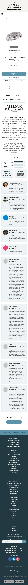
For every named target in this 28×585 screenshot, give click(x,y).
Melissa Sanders (14, 363)
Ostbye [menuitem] (14, 521)
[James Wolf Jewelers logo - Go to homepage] (14, 5)
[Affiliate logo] (14, 571)
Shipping (7, 80)
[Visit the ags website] (19, 566)
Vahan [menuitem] (14, 530)
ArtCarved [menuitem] (14, 503)
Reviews (14, 157)
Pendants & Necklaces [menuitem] (14, 454)
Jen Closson (13, 306)
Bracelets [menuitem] (14, 458)
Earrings (5, 147)
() (24, 161)
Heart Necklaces (12, 150)
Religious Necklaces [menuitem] (14, 485)
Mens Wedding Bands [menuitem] (14, 462)
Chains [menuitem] (14, 476)
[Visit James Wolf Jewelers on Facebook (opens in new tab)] (10, 559)
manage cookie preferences (15, 578)
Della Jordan (13, 246)
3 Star (12, 164)
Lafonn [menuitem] (14, 517)
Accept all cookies (19, 581)
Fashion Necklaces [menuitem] (14, 480)
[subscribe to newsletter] (24, 541)
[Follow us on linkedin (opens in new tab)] (14, 559)
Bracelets (17, 145)
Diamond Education (14, 444)
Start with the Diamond (14, 440)
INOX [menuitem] (14, 513)
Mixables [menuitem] (14, 519)
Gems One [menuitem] (14, 511)
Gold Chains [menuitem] (14, 472)
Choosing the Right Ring (13, 446)
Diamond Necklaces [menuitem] (14, 470)
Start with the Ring (14, 442)
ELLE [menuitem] (14, 507)
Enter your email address (14, 539)
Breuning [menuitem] (14, 505)
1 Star (12, 167)
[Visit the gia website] (8, 566)
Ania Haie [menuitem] (14, 501)
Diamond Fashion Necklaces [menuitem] (14, 483)
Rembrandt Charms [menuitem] (14, 523)
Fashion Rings (6, 19)
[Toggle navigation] (2, 14)
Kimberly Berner (14, 259)
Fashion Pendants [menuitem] (14, 478)
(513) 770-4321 (14, 52)
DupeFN (11, 216)
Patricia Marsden (14, 183)
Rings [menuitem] (14, 453)
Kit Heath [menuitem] (13, 515)
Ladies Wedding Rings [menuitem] (14, 464)
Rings (22, 145)
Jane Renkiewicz (14, 198)
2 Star (12, 165)
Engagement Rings (9, 145)
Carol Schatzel (14, 388)
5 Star (12, 161)
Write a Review (14, 422)
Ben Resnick (13, 231)
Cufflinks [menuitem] (14, 468)
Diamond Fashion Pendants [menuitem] (14, 482)
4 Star (12, 162)
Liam (10, 345)
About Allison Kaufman (14, 99)
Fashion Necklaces (14, 148)
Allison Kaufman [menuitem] (14, 499)
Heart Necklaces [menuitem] (14, 491)
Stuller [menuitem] (14, 525)
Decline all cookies (9, 581)
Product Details (14, 95)
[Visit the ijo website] (13, 566)
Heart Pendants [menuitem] (14, 493)
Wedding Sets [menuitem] (14, 489)
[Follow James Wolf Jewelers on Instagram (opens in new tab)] (18, 559)
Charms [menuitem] (14, 466)
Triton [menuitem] (14, 528)
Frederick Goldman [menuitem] (14, 509)
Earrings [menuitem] (14, 456)
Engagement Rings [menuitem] (14, 460)
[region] (14, 36)
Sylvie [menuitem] (14, 527)
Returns (20, 80)
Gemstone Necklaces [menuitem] (14, 474)
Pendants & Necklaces (14, 147)
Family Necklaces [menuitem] (14, 487)
